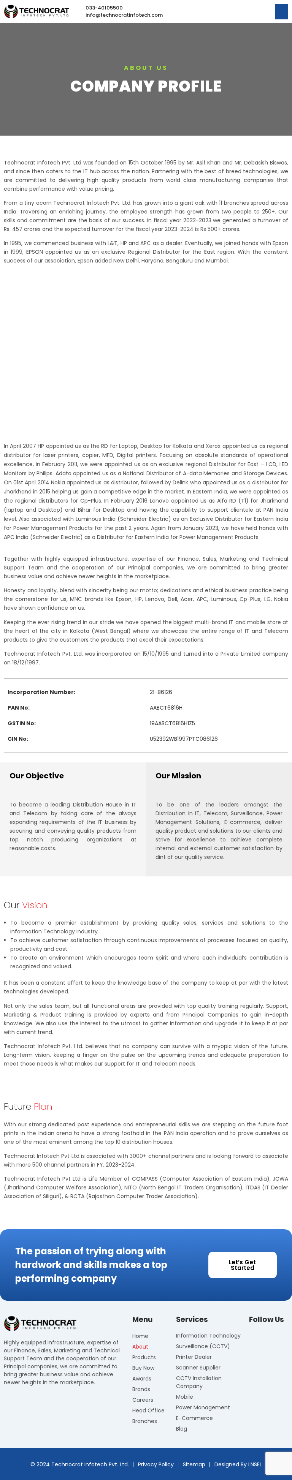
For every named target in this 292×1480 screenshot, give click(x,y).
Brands (141, 1389)
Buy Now (143, 1368)
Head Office (148, 1410)
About (140, 1346)
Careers (142, 1400)
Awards (141, 1378)
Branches (144, 1421)
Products (144, 1357)
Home (140, 1336)
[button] (281, 11)
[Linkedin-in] (278, 1337)
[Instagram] (266, 1337)
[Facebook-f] (253, 1337)
